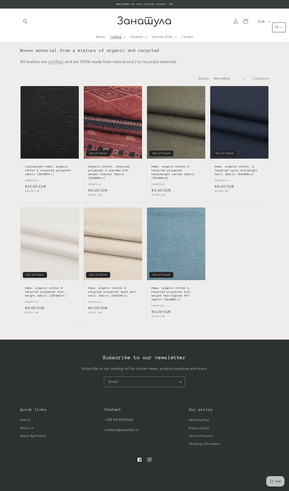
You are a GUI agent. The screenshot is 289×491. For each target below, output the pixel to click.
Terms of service (201, 436)
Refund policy (199, 420)
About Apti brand (33, 436)
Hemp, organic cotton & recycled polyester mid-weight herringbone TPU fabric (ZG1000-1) (171, 293)
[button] (25, 21)
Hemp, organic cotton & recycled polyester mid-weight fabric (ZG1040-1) (45, 291)
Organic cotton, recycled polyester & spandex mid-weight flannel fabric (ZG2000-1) (108, 172)
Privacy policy (199, 428)
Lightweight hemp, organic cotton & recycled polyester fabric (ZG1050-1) (48, 170)
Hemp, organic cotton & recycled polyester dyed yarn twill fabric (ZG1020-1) (112, 291)
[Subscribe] (180, 382)
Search (25, 420)
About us (27, 428)
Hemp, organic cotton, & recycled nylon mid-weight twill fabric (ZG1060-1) (236, 170)
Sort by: (203, 78)
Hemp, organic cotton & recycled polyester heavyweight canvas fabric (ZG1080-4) (172, 172)
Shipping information (204, 444)
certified (55, 62)
